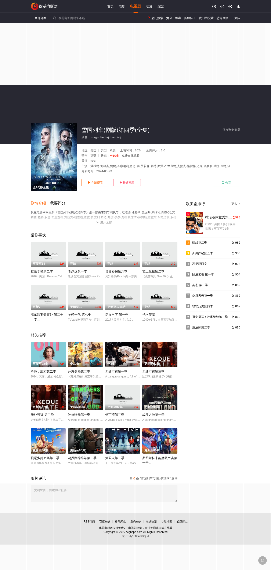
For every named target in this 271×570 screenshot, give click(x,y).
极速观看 (127, 182)
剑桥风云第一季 (202, 295)
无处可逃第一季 (116, 371)
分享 (226, 182)
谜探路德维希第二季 (82, 458)
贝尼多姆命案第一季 (45, 458)
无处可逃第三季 (153, 371)
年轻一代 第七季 (79, 314)
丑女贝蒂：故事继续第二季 (210, 317)
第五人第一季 (114, 458)
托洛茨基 (148, 314)
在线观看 (95, 182)
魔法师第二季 (201, 327)
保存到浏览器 (231, 129)
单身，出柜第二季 (43, 371)
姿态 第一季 (200, 285)
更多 (235, 203)
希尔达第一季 (77, 271)
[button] (40, 203)
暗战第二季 (199, 242)
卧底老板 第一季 (203, 274)
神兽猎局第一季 (79, 414)
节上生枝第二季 (153, 271)
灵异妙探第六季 (116, 271)
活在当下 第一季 (116, 314)
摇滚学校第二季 (42, 271)
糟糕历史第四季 (202, 306)
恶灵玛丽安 (199, 263)
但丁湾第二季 (114, 414)
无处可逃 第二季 (42, 414)
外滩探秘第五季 (79, 371)
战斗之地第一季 (153, 414)
